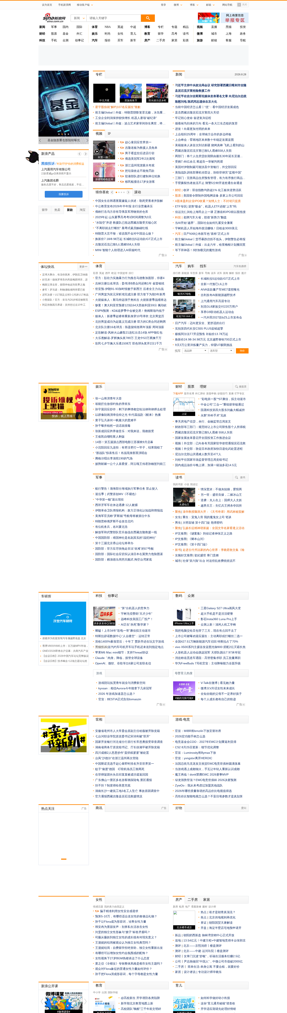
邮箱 (214, 40)
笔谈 (228, 517)
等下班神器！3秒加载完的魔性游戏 (198, 250)
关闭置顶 (242, 5)
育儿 (133, 33)
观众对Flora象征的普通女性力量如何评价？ (123, 968)
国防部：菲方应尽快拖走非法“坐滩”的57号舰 (124, 548)
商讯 (99, 808)
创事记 (79, 40)
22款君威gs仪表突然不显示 (56, 173)
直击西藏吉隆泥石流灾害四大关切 (197, 112)
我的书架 (178, 484)
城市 (214, 33)
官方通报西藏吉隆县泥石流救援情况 (118, 796)
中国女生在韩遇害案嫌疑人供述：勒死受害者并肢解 (129, 200)
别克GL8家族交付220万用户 (219, 306)
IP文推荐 (181, 533)
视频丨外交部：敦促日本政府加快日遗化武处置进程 (209, 448)
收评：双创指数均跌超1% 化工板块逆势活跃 (212, 190)
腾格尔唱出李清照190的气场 (114, 458)
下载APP (178, 393)
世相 (99, 719)
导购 (207, 273)
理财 (203, 386)
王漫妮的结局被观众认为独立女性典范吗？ (123, 942)
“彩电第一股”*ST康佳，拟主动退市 (223, 399)
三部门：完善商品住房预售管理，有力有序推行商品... (210, 178)
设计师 (212, 906)
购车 (191, 266)
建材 (204, 906)
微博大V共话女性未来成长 (218, 688)
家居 (174, 40)
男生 (178, 522)
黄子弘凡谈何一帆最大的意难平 (115, 420)
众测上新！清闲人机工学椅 (218, 624)
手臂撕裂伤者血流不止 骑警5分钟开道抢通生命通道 (208, 183)
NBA (108, 27)
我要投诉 (64, 194)
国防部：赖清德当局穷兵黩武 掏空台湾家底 (123, 559)
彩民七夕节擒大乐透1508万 (113, 343)
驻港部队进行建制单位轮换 (142, 176)
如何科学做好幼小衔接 (215, 998)
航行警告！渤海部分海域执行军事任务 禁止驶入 (126, 488)
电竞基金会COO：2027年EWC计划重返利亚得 (205, 741)
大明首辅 (188, 522)
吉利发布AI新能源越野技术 (218, 295)
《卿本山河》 (197, 539)
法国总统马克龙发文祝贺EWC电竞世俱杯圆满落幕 (208, 763)
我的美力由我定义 (114, 906)
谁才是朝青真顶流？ (222, 912)
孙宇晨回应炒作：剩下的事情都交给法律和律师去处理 (130, 409)
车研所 (46, 596)
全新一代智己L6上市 (214, 284)
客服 (229, 40)
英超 (120, 27)
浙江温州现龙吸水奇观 (139, 165)
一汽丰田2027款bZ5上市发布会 (221, 317)
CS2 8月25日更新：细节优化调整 (197, 747)
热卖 (57, 209)
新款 (70, 209)
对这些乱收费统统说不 (221, 560)
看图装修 (196, 906)
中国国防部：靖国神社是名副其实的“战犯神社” (125, 537)
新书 (178, 549)
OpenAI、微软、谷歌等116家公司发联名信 (123, 663)
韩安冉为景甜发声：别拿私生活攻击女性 (121, 926)
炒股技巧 (222, 393)
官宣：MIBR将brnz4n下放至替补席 (198, 731)
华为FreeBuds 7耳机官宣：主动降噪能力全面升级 (208, 663)
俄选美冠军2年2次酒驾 (140, 158)
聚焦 (178, 511)
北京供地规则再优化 (222, 917)
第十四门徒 (203, 522)
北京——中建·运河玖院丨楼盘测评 (206, 951)
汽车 (178, 233)
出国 (104, 992)
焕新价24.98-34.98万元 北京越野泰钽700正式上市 (208, 339)
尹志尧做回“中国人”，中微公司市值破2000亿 (213, 961)
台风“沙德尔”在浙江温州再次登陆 (116, 758)
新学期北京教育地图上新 (137, 1003)
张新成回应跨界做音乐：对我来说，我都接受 (124, 431)
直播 (214, 27)
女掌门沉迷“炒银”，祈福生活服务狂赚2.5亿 (212, 956)
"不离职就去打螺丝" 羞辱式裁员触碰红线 (121, 228)
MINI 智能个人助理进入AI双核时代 (117, 250)
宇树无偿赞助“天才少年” (136, 613)
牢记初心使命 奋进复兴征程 (193, 118)
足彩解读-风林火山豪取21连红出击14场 (121, 332)
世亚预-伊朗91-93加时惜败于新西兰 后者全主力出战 (129, 289)
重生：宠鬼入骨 (193, 517)
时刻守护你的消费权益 (70, 163)
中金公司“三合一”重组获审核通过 (222, 404)
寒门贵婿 (213, 555)
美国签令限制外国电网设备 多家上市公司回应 (213, 195)
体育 (99, 266)
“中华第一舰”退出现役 (109, 499)
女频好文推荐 (184, 555)
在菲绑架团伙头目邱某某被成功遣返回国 (121, 774)
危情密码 (216, 522)
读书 (186, 33)
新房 (175, 906)
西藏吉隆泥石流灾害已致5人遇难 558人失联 (204, 432)
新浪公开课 (49, 986)
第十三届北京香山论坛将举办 (114, 543)
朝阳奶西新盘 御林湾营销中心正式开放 (208, 935)
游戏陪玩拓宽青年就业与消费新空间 (121, 682)
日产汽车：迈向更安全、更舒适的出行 (200, 323)
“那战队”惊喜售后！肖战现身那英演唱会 (121, 453)
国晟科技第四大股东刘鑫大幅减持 (223, 410)
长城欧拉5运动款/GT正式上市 (220, 278)
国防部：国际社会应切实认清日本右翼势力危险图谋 (129, 554)
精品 (186, 27)
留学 (161, 33)
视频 (99, 133)
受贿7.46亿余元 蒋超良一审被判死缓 (199, 161)
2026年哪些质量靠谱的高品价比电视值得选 (203, 791)
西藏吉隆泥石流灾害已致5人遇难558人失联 (203, 150)
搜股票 (242, 386)
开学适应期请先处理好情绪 (218, 1008)
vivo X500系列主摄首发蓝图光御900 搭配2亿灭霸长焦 (210, 647)
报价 (108, 40)
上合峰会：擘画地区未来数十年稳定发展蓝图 (204, 139)
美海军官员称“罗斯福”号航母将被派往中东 (122, 516)
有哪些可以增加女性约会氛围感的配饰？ (121, 953)
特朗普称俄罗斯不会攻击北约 (114, 521)
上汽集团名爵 (50, 180)
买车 (120, 40)
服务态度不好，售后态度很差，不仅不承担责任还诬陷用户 (74, 184)
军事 (54, 27)
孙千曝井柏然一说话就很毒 (112, 425)
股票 (54, 33)
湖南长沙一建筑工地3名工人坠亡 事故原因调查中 (127, 791)
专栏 (161, 27)
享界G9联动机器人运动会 (217, 312)
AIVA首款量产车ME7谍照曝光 (220, 289)
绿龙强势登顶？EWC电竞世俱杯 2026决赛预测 (205, 780)
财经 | (179, 190)
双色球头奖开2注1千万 (147, 343)
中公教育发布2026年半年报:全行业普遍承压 (124, 206)
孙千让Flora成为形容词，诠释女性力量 (120, 921)
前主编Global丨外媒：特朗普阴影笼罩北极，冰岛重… (130, 112)
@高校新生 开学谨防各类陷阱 (140, 998)
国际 (79, 27)
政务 (243, 33)
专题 (174, 27)
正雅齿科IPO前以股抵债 (230, 212)
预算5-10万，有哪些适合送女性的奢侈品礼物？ (126, 916)
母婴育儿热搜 (183, 673)
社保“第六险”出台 (194, 560)
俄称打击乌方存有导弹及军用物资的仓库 (121, 211)
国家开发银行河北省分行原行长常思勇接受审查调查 (129, 741)
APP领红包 (155, 332)
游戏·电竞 (182, 719)
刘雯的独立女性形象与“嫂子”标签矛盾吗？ (122, 932)
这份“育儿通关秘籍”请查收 (218, 1003)
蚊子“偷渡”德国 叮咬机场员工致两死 (119, 769)
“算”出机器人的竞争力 (135, 608)
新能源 (185, 273)
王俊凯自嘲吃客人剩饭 (110, 436)
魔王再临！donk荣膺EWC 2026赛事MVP (202, 774)
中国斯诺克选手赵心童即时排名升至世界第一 (124, 763)
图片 (243, 273)
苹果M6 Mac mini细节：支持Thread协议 (121, 652)
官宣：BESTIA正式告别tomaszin (119, 699)
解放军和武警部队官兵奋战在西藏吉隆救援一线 (126, 532)
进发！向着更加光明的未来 (192, 128)
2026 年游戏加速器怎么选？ (116, 693)
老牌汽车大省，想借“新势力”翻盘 (205, 217)
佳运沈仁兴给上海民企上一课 (194, 212)
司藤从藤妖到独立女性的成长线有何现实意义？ (126, 937)
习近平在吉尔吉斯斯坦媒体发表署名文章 (201, 96)
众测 (65, 40)
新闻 (178, 74)
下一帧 (86, 154)
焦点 (204, 917)
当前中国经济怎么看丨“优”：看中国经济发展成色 (207, 107)
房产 (178, 899)
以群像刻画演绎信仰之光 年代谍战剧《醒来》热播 (128, 414)
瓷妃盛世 (200, 555)
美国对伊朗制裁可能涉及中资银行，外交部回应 (206, 167)
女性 (120, 33)
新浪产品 (48, 153)
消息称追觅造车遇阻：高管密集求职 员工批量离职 (208, 658)
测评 (178, 945)
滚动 (137, 192)
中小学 (97, 992)
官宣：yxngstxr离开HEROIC (193, 758)
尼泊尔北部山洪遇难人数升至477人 (198, 454)
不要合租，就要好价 (226, 966)
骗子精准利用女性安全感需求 (119, 911)
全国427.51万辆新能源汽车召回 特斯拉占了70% (206, 641)
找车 (203, 266)
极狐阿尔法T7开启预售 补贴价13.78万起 (201, 334)
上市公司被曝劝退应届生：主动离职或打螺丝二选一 (209, 636)
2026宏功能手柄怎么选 (190, 736)
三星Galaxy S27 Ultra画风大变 (221, 608)
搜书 (242, 477)
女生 (178, 517)
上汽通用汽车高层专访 (215, 301)
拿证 (204, 922)
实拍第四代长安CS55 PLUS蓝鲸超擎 (199, 328)
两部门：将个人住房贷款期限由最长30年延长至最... (209, 156)
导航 (243, 40)
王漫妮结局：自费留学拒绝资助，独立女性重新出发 (129, 947)
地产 (187, 906)
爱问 (243, 808)
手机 (54, 40)
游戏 (99, 673)
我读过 (194, 484)
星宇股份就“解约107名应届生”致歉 (118, 107)
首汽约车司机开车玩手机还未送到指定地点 (136, 647)
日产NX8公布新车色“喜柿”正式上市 (206, 233)
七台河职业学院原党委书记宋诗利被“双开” (122, 736)
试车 (219, 273)
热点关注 (48, 808)
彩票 (186, 40)
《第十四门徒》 (198, 544)
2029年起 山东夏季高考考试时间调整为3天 (123, 217)
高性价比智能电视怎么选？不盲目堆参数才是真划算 (209, 796)
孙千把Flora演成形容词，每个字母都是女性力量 (126, 974)
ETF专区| (181, 206)
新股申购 (211, 393)
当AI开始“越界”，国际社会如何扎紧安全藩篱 (204, 222)
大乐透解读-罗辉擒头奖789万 (114, 338)
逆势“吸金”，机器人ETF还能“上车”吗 (212, 206)
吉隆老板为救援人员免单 (141, 147)
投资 (243, 27)
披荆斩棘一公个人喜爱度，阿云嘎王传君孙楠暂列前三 (130, 463)
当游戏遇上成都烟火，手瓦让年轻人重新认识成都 (207, 769)
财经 (178, 386)
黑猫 (229, 27)
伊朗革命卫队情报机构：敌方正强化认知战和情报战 (129, 510)
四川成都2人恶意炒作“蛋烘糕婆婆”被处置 (122, 752)
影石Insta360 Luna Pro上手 (219, 619)
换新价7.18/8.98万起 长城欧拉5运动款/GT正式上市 (128, 239)
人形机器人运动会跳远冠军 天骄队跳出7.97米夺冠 (208, 652)
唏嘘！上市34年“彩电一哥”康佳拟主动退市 (123, 630)
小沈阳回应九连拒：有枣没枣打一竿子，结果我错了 (129, 447)
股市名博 (189, 393)
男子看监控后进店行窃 (139, 153)
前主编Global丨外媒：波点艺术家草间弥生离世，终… (130, 123)
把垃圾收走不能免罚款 (139, 170)
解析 (231, 273)
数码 (178, 595)
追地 (178, 940)
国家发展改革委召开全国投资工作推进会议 (203, 437)
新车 (133, 40)
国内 (65, 27)
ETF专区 (239, 393)
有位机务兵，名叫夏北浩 (111, 526)
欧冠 (113, 273)
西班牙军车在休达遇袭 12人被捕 (116, 505)
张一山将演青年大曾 (108, 398)
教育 (99, 985)
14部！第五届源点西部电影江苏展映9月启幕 (124, 442)
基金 (65, 33)
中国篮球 (122, 273)
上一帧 (80, 154)
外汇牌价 (200, 393)
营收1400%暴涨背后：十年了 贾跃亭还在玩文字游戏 (129, 641)
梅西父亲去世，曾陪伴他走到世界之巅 (63, 284)
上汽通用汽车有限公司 (56, 169)
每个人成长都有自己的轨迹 (218, 699)
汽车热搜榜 (240, 266)
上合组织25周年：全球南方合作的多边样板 (203, 134)
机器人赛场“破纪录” (144, 118)
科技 (99, 595)
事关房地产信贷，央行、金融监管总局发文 (203, 421)
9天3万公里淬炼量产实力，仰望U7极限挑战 (203, 345)
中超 (133, 27)
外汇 (79, 33)
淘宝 (83, 209)
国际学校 (113, 992)
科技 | (179, 217)
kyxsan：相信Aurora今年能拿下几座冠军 (125, 688)
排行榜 (176, 273)
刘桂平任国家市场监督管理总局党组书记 (201, 459)
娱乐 (99, 386)
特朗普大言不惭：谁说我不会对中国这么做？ (124, 233)
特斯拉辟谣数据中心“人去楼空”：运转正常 (122, 636)
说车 (213, 273)
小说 (186, 484)
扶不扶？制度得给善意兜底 (112, 785)
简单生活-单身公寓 (200, 966)
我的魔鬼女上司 (214, 517)
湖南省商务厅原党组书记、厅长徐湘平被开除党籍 (127, 747)
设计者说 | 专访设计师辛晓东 (203, 972)
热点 (204, 912)
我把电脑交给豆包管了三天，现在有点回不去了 (206, 630)
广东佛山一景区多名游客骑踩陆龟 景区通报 (123, 780)
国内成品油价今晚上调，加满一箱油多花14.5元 (206, 465)
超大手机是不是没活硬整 (217, 613)
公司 (178, 961)
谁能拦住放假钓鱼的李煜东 (112, 403)
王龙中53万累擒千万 (147, 338)
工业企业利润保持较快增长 (112, 118)
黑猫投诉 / (48, 163)
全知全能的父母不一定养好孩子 (221, 693)
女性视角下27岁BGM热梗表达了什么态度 (122, 958)
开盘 (204, 928)
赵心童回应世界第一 (138, 142)
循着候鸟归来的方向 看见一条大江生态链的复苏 (206, 123)
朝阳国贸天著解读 (221, 922)
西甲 (107, 273)
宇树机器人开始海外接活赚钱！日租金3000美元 (206, 228)
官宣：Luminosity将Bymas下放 (195, 752)
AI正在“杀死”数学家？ (135, 624)
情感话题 (98, 906)
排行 (131, 273)
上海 (229, 33)
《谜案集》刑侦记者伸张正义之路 (210, 533)
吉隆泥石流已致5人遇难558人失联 (117, 244)
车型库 (194, 273)
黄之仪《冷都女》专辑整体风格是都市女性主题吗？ (129, 963)
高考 (174, 33)
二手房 (160, 40)
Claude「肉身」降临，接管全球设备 (119, 658)
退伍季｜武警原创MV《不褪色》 (116, 494)
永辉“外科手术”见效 (213, 415)
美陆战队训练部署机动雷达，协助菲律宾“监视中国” (208, 172)
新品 (178, 935)
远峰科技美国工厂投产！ (137, 619)
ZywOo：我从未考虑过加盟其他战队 (199, 785)
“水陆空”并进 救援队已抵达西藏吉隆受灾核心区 (126, 222)
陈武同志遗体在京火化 (202, 101)
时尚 (108, 33)
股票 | (179, 195)
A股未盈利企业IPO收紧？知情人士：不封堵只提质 (208, 201)
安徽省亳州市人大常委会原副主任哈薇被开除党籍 (127, 731)
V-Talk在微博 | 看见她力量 (218, 682)
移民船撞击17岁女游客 (140, 181)
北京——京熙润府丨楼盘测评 (202, 945)
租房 (181, 906)
